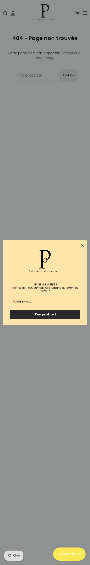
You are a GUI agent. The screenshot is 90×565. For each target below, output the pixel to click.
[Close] (82, 245)
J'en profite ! (45, 314)
